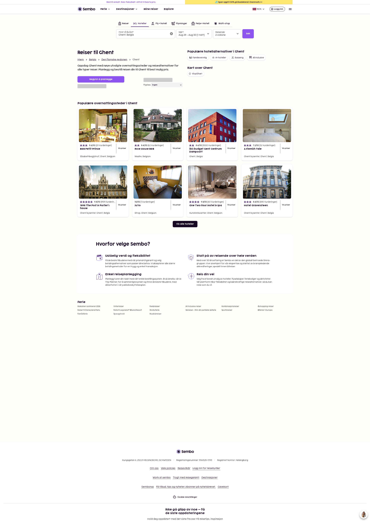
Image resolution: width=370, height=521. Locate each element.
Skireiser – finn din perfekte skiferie (201, 310)
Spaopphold (118, 314)
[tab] (123, 24)
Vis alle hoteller (185, 224)
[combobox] (143, 35)
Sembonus (147, 486)
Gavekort (223, 486)
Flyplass (147, 85)
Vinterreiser (118, 306)
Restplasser (155, 306)
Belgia (92, 59)
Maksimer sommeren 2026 (88, 306)
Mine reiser (151, 9)
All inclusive (258, 57)
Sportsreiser (227, 310)
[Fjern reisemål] (171, 33)
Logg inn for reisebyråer (206, 468)
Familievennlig (200, 57)
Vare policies (168, 468)
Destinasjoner (125, 9)
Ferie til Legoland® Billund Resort (127, 310)
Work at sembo (162, 477)
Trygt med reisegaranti (186, 477)
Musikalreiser (155, 314)
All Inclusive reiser (193, 306)
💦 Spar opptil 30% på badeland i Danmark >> (238, 2)
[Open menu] (290, 9)
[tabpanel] (185, 33)
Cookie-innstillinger (187, 497)
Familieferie (82, 314)
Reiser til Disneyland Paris (88, 310)
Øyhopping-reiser (266, 306)
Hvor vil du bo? (126, 32)
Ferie (103, 9)
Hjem (80, 59)
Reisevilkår (184, 468)
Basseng (239, 57)
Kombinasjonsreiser (230, 306)
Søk (248, 34)
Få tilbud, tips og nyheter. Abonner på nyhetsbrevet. (185, 486)
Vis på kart (197, 73)
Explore (169, 9)
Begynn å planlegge (100, 79)
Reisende (220, 32)
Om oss (154, 468)
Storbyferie (154, 310)
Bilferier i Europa (265, 310)
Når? (181, 32)
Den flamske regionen (114, 59)
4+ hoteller (220, 57)
